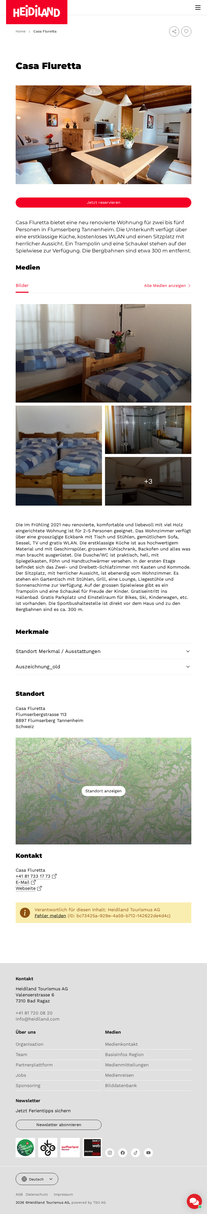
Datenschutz (37, 1194)
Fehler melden (50, 915)
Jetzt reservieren (103, 202)
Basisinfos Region (124, 1054)
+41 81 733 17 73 (33, 876)
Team (21, 1054)
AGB (19, 1194)
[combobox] (37, 1179)
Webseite (26, 888)
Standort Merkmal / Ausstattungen (58, 651)
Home (20, 31)
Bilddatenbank (121, 1085)
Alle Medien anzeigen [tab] (165, 285)
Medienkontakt (121, 1044)
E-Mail (23, 882)
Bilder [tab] (22, 285)
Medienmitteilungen (127, 1064)
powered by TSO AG (88, 1202)
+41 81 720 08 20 (34, 1012)
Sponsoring (28, 1085)
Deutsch (36, 1179)
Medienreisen (119, 1075)
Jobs (21, 1075)
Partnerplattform (34, 1064)
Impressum (63, 1194)
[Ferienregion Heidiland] (36, 12)
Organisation (29, 1044)
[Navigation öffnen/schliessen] (198, 8)
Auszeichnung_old (38, 667)
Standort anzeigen (103, 791)
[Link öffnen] (109, 1152)
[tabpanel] (103, 405)
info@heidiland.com (38, 1019)
